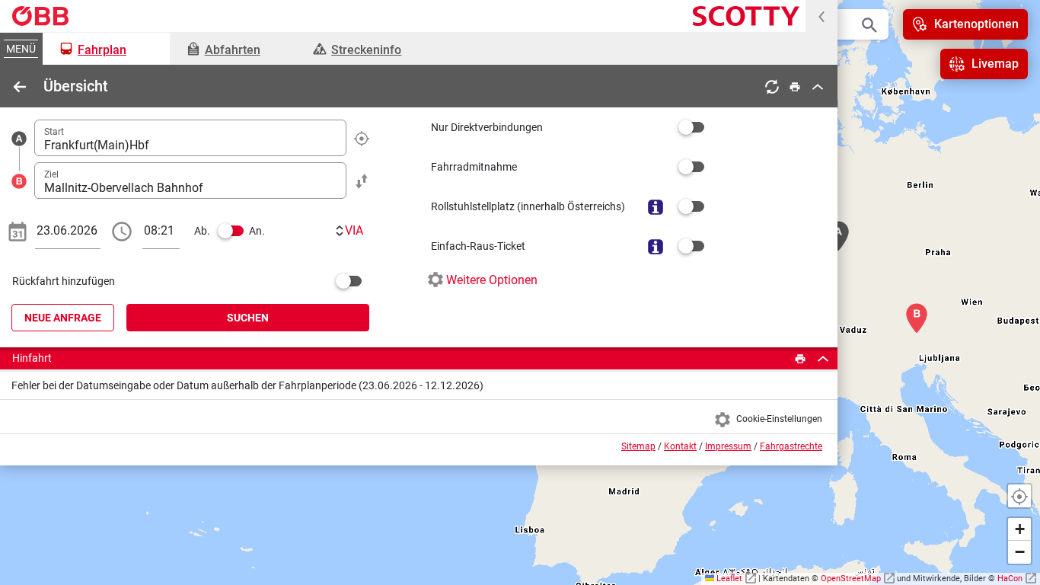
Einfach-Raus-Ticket (478, 246)
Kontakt (680, 446)
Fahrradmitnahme (474, 167)
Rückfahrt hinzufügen (63, 281)
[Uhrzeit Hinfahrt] (122, 231)
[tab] (106, 49)
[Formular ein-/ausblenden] (817, 86)
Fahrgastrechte (791, 446)
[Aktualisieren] (772, 86)
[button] (1019, 529)
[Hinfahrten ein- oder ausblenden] (823, 358)
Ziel (51, 174)
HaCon (1009, 578)
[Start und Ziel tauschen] (361, 180)
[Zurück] (19, 86)
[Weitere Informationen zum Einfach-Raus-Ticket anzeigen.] (655, 246)
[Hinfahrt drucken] (800, 358)
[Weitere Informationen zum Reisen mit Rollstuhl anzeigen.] (655, 207)
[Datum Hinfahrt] (17, 231)
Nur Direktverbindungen (487, 127)
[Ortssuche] (869, 24)
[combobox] (190, 138)
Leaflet (730, 578)
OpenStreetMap (851, 578)
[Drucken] (794, 86)
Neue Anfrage (62, 318)
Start (54, 131)
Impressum (728, 446)
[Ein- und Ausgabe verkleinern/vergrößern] (821, 16)
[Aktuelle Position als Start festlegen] (361, 137)
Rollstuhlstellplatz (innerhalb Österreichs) (528, 206)
